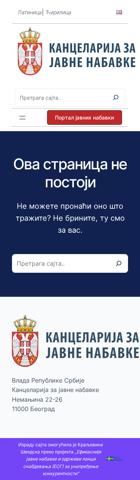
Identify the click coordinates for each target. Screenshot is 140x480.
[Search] (118, 263)
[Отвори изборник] (22, 117)
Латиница (30, 12)
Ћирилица (58, 12)
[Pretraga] (115, 97)
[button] (84, 117)
